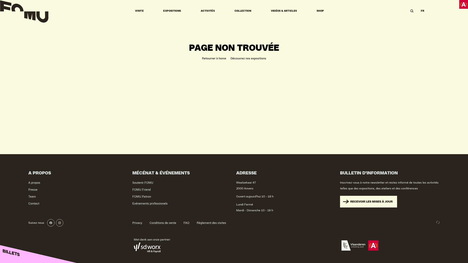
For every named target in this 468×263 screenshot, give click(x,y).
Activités (208, 11)
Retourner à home (214, 58)
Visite (139, 11)
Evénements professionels (150, 203)
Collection (243, 11)
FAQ (186, 222)
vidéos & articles (284, 11)
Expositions (172, 11)
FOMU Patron (141, 196)
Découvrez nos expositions (248, 58)
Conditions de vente (163, 222)
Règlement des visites (211, 222)
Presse (32, 189)
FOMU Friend (141, 189)
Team (32, 196)
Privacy (137, 222)
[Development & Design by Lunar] (438, 222)
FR (422, 11)
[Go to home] (24, 11)
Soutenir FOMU (142, 182)
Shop (320, 11)
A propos (34, 182)
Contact (33, 203)
